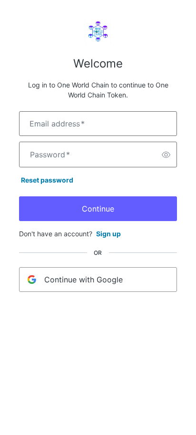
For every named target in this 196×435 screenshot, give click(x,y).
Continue (98, 208)
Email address (57, 123)
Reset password (47, 180)
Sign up (108, 234)
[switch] (166, 154)
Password (50, 154)
